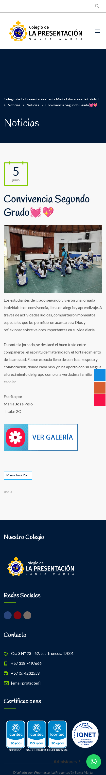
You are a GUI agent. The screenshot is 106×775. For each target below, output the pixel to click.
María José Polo (18, 475)
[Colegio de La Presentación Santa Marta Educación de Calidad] (45, 31)
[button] (93, 761)
